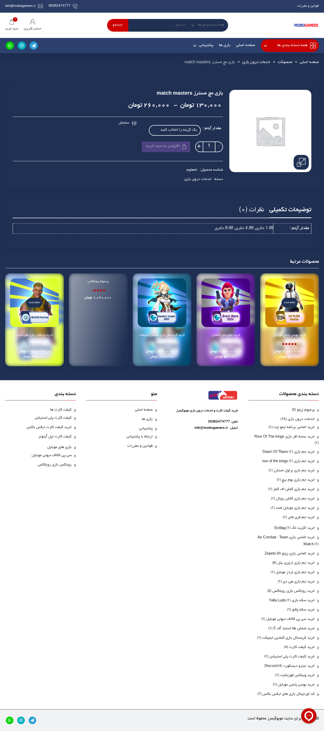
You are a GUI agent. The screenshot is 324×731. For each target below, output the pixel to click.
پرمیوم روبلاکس (98, 281)
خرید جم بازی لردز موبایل (295, 573)
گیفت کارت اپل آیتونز (55, 437)
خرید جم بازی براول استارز (294, 471)
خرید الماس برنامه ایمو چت (294, 428)
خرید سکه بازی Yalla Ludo (292, 601)
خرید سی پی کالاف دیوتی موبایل (290, 619)
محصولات (285, 62)
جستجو (118, 25)
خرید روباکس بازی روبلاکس (293, 591)
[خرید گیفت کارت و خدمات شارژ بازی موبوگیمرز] (306, 25)
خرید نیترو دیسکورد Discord (290, 666)
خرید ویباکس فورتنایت (297, 676)
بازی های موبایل (59, 448)
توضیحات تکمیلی (290, 210)
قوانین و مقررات (308, 6)
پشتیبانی (206, 46)
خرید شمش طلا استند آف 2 (294, 629)
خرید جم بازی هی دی (299, 582)
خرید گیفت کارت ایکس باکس (49, 428)
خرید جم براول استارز (226, 335)
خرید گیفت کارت (302, 647)
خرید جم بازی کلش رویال (295, 499)
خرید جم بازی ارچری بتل (296, 563)
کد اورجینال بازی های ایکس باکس (288, 694)
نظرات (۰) (251, 210)
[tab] (290, 211)
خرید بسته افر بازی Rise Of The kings (284, 437)
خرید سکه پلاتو (303, 610)
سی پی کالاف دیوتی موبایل (52, 456)
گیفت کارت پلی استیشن (53, 418)
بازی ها (224, 46)
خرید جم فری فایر (301, 518)
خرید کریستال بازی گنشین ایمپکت (162, 335)
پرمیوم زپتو (306, 410)
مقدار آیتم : (212, 129)
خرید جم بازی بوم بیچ (298, 480)
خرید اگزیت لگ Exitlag (294, 528)
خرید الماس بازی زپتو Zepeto (290, 554)
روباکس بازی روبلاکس (55, 465)
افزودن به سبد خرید (163, 146)
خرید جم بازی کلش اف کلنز (294, 490)
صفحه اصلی (245, 46)
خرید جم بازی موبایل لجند (295, 508)
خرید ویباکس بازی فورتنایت (34, 335)
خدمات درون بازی (256, 62)
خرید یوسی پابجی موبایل (290, 335)
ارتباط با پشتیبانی (140, 437)
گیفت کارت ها (61, 410)
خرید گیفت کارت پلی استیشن (292, 657)
